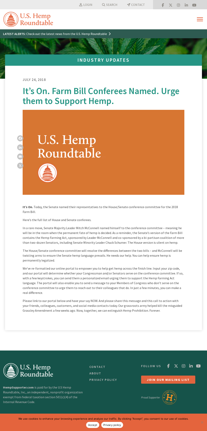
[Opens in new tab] (163, 4)
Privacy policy (112, 425)
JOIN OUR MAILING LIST (168, 380)
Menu (200, 19)
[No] (202, 422)
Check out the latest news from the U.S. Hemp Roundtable (67, 34)
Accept (92, 425)
